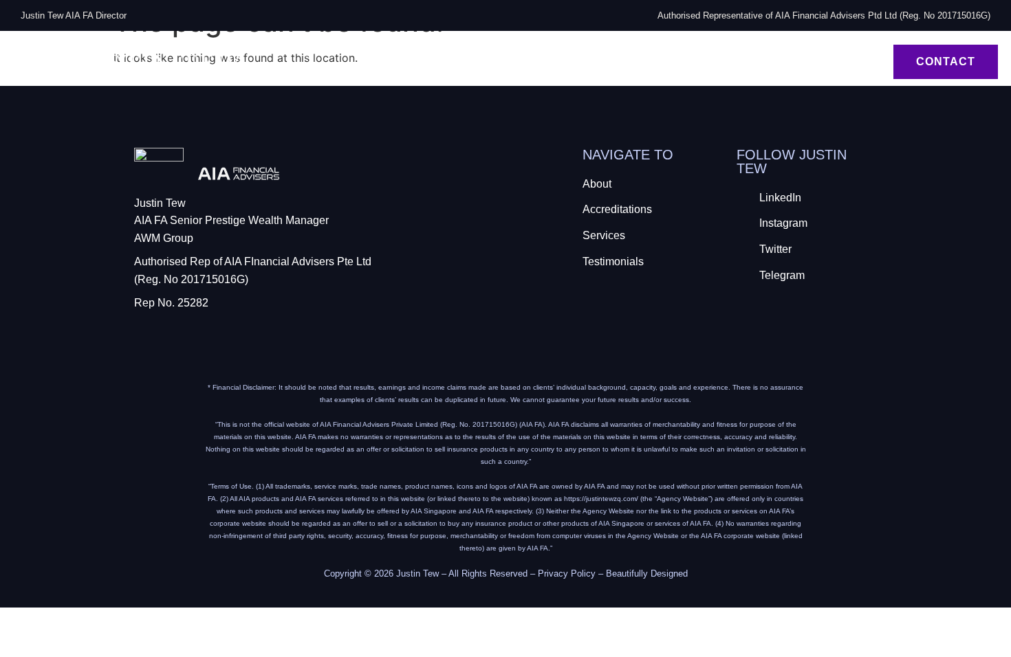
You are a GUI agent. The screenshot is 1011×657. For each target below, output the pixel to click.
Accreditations (714, 53)
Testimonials (827, 70)
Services (827, 53)
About (611, 53)
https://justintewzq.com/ (601, 498)
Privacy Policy (567, 573)
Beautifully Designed (647, 573)
